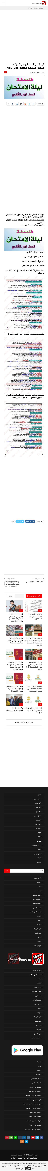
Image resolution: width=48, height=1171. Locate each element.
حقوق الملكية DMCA (30, 1154)
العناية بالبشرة (37, 903)
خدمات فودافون (36, 991)
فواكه (39, 858)
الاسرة (39, 882)
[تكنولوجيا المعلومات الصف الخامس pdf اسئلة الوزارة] (33, 606)
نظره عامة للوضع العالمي (35, 581)
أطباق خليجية (37, 815)
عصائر (39, 849)
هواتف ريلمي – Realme (34, 1099)
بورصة (39, 1012)
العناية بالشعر (37, 907)
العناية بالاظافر (37, 899)
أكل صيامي (37, 807)
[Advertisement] (24, 36)
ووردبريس (38, 1074)
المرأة (39, 920)
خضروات (38, 1029)
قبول (28, 1168)
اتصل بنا (13, 1158)
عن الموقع (21, 1158)
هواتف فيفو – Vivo (35, 1112)
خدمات (39, 983)
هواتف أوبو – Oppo (35, 1091)
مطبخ (39, 794)
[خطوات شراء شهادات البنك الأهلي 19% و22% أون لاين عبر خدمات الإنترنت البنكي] (14, 654)
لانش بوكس (37, 853)
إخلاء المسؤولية (32, 1158)
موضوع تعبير (37, 945)
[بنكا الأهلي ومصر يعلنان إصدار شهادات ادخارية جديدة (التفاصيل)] (14, 678)
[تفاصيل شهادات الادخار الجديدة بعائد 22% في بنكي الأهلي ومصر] (33, 678)
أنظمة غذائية (37, 878)
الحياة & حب (37, 891)
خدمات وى (38, 996)
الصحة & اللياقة (36, 895)
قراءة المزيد (19, 1168)
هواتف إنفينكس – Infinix (33, 1095)
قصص (39, 862)
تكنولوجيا (38, 979)
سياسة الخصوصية (16, 1154)
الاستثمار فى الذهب (35, 974)
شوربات (39, 841)
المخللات (38, 820)
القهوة (39, 916)
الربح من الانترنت (36, 970)
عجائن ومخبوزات (36, 845)
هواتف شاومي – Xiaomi (33, 1108)
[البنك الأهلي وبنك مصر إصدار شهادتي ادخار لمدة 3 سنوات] (33, 700)
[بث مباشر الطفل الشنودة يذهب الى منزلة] (14, 700)
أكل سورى (38, 803)
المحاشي (38, 811)
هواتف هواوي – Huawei (33, 1121)
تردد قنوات (38, 1025)
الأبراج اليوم (37, 1004)
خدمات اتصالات (36, 1000)
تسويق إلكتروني (36, 1083)
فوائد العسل (37, 1033)
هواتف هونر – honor (35, 1125)
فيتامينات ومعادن (36, 1038)
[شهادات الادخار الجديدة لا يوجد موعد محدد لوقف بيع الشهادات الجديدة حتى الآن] (33, 630)
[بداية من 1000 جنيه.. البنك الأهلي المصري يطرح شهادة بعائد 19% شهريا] (33, 654)
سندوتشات (38, 828)
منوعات (39, 941)
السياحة (39, 924)
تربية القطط (38, 933)
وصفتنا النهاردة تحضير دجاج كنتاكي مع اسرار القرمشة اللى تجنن (11, 584)
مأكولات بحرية (37, 799)
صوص (39, 832)
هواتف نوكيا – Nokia (35, 1116)
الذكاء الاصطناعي (36, 1078)
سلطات (39, 837)
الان (5, 72)
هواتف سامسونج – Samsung (32, 1104)
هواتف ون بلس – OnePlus (33, 1129)
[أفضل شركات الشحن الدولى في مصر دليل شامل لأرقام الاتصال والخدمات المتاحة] (14, 606)
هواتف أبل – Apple (35, 1087)
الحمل (39, 886)
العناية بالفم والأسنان (35, 912)
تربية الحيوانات (37, 929)
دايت (39, 937)
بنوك (39, 1008)
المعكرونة (38, 824)
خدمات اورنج (37, 987)
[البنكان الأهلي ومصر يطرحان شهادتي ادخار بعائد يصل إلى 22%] (14, 630)
